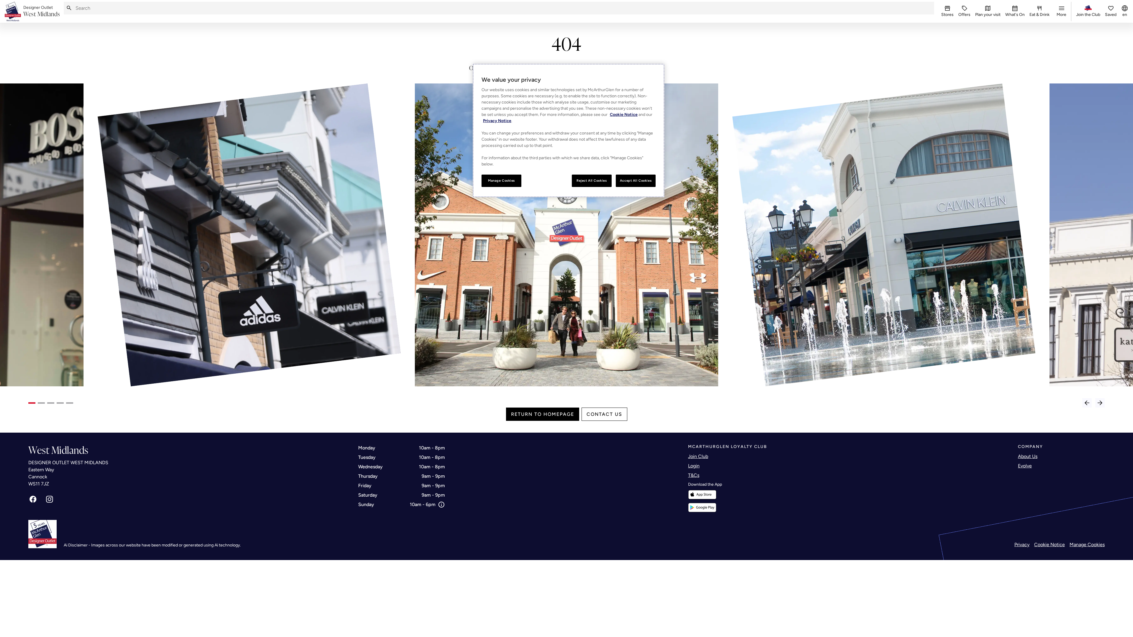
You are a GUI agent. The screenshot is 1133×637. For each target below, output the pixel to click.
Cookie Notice (1049, 544)
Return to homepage (542, 414)
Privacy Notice (497, 120)
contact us (604, 414)
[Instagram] (49, 499)
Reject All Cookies (592, 180)
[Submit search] (69, 8)
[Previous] (1087, 403)
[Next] (1100, 403)
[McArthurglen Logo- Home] (13, 11)
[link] (41, 11)
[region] (568, 130)
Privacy (1021, 544)
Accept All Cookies (635, 180)
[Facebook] (33, 499)
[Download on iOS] (702, 495)
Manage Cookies (1087, 544)
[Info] (441, 504)
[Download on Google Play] (702, 507)
